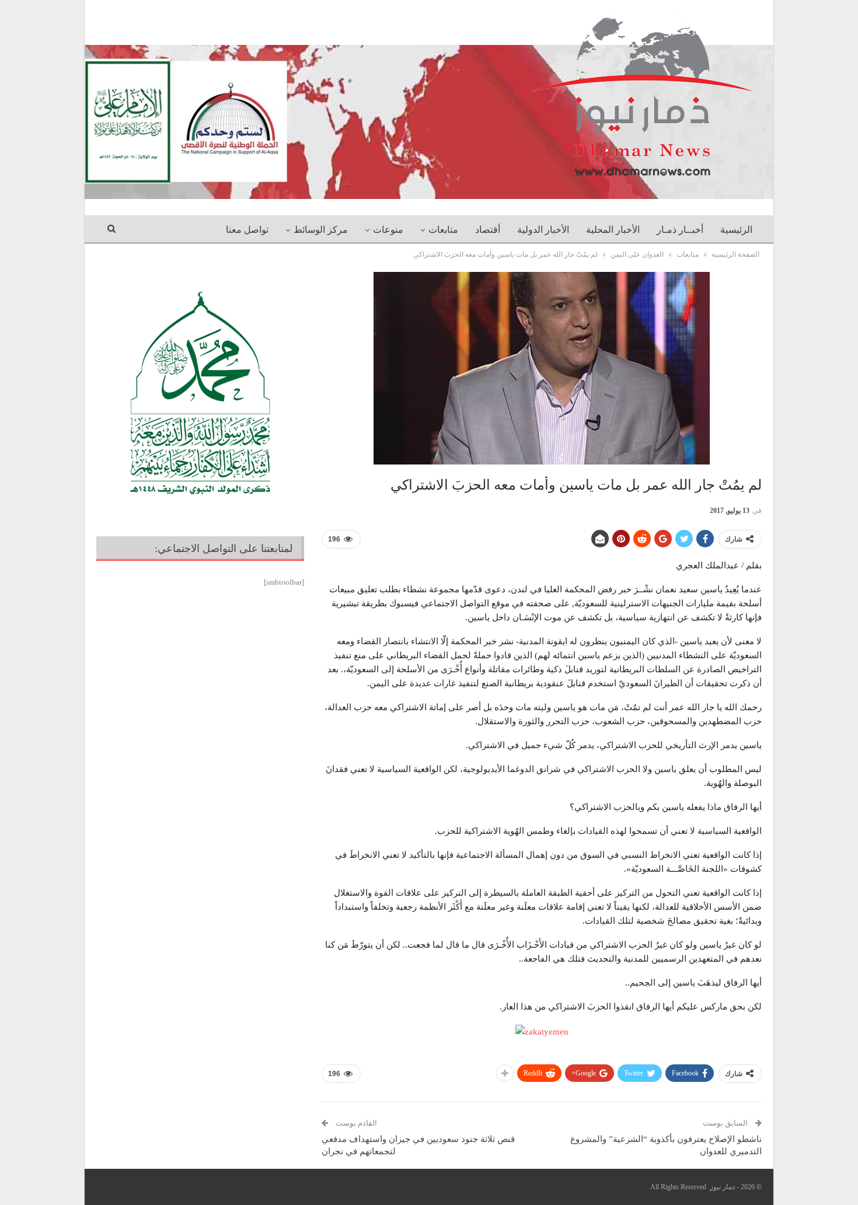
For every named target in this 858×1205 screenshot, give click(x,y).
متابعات (443, 230)
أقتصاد (487, 230)
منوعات (388, 230)
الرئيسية (736, 230)
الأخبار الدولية (543, 230)
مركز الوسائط (321, 230)
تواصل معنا (247, 230)
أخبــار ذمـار (680, 230)
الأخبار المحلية (613, 230)
